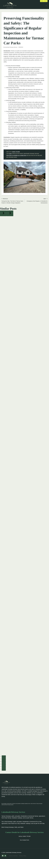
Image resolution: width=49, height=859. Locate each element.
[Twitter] (5, 856)
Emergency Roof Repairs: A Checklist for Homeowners (37, 201)
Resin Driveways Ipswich (9, 804)
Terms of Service (13, 855)
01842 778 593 (44, 0)
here (10, 153)
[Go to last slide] (3, 213)
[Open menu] (46, 5)
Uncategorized (7, 14)
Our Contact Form (24, 840)
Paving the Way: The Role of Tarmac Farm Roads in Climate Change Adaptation (12, 201)
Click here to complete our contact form (16, 155)
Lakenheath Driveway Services (11, 47)
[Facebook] (3, 856)
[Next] (10, 213)
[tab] (4, 756)
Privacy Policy (22, 855)
